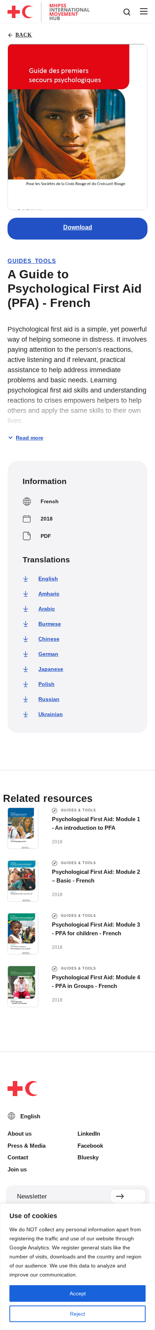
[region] (77, 1266)
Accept (78, 1293)
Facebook (90, 1145)
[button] (143, 11)
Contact (18, 1157)
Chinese (48, 639)
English (48, 579)
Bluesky (88, 1157)
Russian (48, 699)
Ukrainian (50, 714)
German (48, 654)
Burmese (49, 624)
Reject (77, 1314)
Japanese (50, 669)
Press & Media (27, 1145)
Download (77, 227)
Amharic (48, 594)
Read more (29, 438)
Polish (46, 684)
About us (20, 1133)
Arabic (46, 609)
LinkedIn (89, 1133)
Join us (17, 1169)
